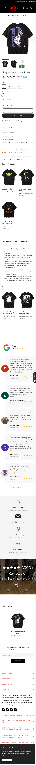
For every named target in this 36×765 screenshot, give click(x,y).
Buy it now (18, 115)
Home (4, 16)
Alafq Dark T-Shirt (7, 189)
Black (3, 95)
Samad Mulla (14, 425)
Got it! (6, 760)
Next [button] (33, 39)
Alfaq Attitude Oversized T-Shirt (18, 632)
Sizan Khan (14, 376)
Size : (4, 82)
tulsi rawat (14, 454)
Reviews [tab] (24, 241)
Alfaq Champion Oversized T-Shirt (24, 312)
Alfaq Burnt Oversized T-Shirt (26, 189)
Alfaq (14, 346)
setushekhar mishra (17, 400)
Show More (18, 372)
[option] (18, 38)
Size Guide (8, 99)
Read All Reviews (18, 488)
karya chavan (15, 477)
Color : (6, 92)
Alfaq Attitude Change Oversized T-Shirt (8, 312)
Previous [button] (3, 39)
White (7, 95)
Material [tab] (16, 241)
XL (19, 86)
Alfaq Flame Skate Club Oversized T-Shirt (9, 222)
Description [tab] (6, 241)
